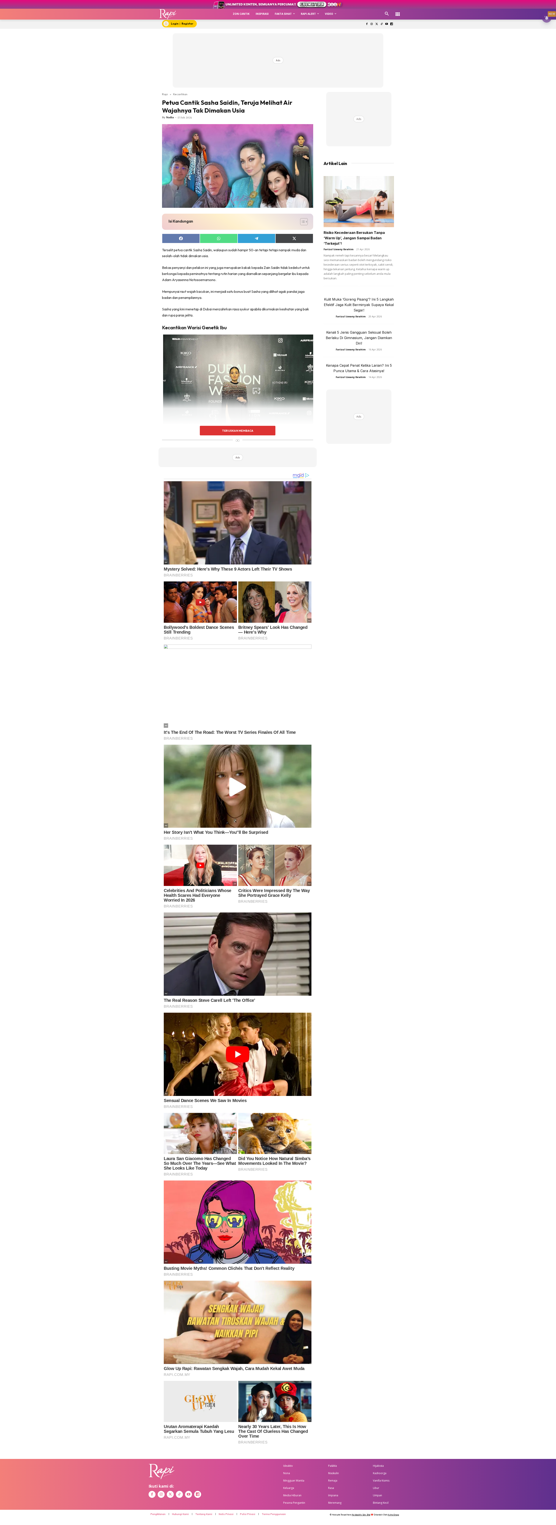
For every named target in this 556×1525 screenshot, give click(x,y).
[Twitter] (376, 24)
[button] (387, 14)
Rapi (165, 94)
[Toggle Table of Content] (302, 221)
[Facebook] (366, 24)
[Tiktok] (381, 24)
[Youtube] (386, 24)
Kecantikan (180, 94)
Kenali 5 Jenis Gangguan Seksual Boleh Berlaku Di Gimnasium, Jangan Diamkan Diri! (359, 337)
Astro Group (393, 1514)
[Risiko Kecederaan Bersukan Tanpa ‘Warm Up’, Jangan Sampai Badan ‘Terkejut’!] (359, 201)
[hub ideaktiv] (397, 12)
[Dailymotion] (391, 24)
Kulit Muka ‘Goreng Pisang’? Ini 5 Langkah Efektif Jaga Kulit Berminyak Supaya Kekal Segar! (359, 304)
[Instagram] (371, 24)
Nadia (170, 117)
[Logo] (168, 14)
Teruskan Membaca (237, 430)
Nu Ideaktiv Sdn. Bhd (361, 1514)
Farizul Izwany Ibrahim (338, 249)
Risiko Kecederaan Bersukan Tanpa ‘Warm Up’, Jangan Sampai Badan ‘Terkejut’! (354, 238)
